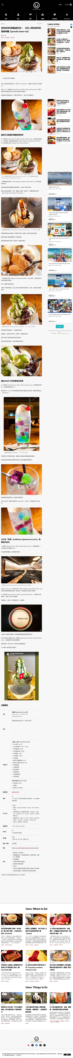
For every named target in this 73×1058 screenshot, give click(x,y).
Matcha (7, 37)
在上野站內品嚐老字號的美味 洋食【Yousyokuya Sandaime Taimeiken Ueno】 (35, 967)
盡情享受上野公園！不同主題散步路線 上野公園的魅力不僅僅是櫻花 (12, 1009)
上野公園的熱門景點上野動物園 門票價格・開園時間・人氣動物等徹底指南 (36, 1009)
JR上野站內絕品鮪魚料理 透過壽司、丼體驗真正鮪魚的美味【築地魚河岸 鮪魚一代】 (60, 931)
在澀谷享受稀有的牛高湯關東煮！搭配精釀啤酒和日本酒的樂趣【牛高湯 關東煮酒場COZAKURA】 (63, 68)
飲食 (3, 23)
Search (2, 4)
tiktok (32, 1045)
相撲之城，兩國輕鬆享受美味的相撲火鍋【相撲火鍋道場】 (63, 59)
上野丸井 (16, 832)
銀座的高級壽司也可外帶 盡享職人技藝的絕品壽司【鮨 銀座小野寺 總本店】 (63, 111)
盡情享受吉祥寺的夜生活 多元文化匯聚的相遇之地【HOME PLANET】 (63, 102)
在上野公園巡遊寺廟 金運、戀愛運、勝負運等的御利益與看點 (60, 1008)
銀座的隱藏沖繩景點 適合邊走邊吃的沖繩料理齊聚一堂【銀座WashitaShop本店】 (63, 139)
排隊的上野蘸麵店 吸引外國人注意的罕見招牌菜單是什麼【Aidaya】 (36, 931)
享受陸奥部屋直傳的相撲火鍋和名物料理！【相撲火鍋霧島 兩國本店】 (63, 50)
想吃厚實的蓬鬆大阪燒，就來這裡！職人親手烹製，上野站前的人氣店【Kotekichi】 (12, 931)
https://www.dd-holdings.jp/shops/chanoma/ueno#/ (25, 848)
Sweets (12, 37)
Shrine (52, 1021)
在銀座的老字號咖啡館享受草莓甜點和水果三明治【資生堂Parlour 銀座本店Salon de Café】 (63, 130)
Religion (62, 1020)
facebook (36, 1045)
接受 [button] (67, 1054)
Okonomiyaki (9, 944)
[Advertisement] (10, 888)
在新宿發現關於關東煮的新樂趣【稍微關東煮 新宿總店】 (63, 120)
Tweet (71, 27)
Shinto (67, 1020)
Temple (57, 1021)
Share (71, 24)
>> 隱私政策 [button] (18, 1055)
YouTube (28, 1045)
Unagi (7, 981)
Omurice (32, 981)
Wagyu (36, 944)
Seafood (56, 944)
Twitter (44, 1045)
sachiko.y (4, 35)
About (60, 4)
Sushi (61, 944)
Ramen (31, 944)
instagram (40, 1045)
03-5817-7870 (15, 792)
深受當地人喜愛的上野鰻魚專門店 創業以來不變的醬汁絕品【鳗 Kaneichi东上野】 (12, 967)
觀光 (5, 994)
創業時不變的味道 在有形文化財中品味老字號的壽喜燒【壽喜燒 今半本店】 (63, 31)
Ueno (3, 37)
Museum (8, 1023)
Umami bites (36, 6)
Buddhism (57, 1020)
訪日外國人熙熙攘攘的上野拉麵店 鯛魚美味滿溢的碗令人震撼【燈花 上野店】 (60, 967)
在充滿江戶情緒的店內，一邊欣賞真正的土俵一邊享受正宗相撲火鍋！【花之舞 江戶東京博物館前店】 (63, 41)
